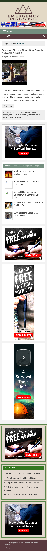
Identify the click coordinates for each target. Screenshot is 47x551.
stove (38, 115)
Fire (15, 115)
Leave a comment (12, 112)
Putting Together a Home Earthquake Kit (21, 483)
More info (8, 106)
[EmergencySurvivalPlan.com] (23, 20)
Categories (27, 166)
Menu (8, 36)
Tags (37, 166)
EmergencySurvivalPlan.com (19, 543)
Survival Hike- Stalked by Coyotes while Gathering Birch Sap (27, 195)
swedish (13, 117)
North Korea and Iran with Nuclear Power (22, 474)
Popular (17, 166)
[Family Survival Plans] (23, 244)
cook (11, 115)
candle (5, 115)
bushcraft (26, 112)
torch (19, 117)
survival (6, 117)
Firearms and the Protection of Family (20, 494)
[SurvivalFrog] (23, 142)
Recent (7, 166)
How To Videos (18, 57)
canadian (34, 112)
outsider (31, 115)
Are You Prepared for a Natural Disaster (21, 478)
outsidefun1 (22, 115)
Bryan (6, 57)
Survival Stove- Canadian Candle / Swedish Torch (23, 51)
